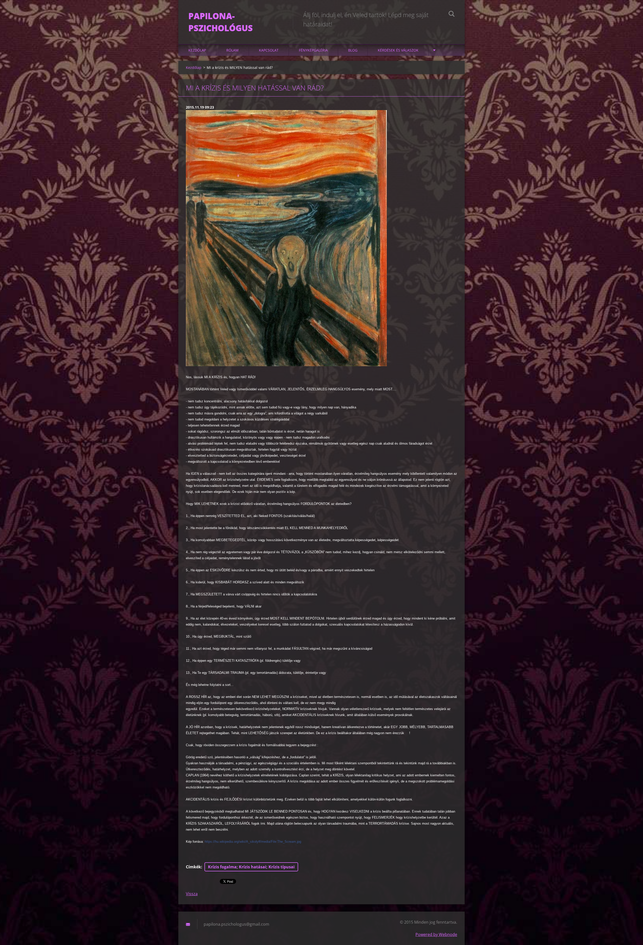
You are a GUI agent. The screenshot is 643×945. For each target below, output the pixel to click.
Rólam (232, 50)
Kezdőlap (197, 50)
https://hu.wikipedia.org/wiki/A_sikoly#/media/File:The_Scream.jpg (253, 841)
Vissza (192, 893)
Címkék (193, 867)
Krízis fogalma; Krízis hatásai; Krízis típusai (251, 867)
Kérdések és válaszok (398, 50)
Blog (352, 50)
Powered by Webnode (436, 934)
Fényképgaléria (313, 50)
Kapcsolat (269, 50)
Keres (452, 14)
